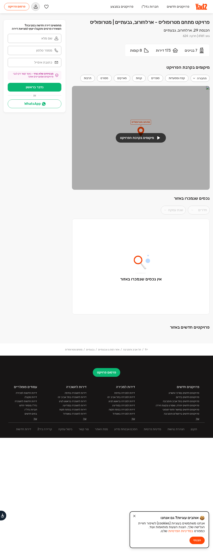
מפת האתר (101, 429)
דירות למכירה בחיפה (124, 393)
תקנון (194, 429)
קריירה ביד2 (44, 429)
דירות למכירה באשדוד (124, 413)
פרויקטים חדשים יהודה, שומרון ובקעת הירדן (177, 405)
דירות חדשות (23, 429)
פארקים (122, 78)
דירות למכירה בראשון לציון (122, 401)
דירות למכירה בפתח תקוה (122, 409)
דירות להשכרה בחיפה (76, 393)
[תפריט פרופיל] (35, 6)
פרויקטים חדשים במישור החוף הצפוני (180, 409)
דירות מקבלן (31, 397)
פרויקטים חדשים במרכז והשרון (184, 393)
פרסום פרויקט (16, 6)
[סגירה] (134, 516)
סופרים (155, 78)
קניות (139, 78)
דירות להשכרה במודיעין (75, 405)
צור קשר (84, 429)
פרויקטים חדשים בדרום (187, 397)
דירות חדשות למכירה (26, 393)
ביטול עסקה (65, 429)
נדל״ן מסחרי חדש (28, 405)
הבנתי (197, 540)
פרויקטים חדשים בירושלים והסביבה (181, 413)
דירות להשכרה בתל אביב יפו (72, 397)
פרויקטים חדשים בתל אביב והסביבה (181, 401)
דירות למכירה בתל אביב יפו (121, 397)
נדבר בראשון (34, 87)
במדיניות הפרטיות (180, 531)
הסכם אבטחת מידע (125, 429)
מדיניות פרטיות (152, 429)
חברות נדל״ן (31, 409)
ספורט (104, 78)
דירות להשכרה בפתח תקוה (73, 409)
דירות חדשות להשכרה (26, 401)
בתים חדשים (31, 413)
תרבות (87, 78)
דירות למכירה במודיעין (123, 405)
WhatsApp (32, 104)
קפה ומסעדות (177, 78)
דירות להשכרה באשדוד (75, 413)
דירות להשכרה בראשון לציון (73, 401)
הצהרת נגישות (176, 429)
